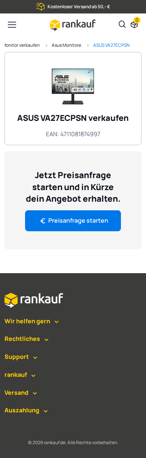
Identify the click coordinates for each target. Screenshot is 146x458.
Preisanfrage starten (78, 220)
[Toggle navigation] (11, 24)
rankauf (15, 374)
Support (16, 356)
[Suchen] (122, 25)
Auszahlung (21, 410)
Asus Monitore (66, 45)
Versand (16, 392)
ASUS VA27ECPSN (111, 45)
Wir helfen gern (27, 321)
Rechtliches (22, 339)
